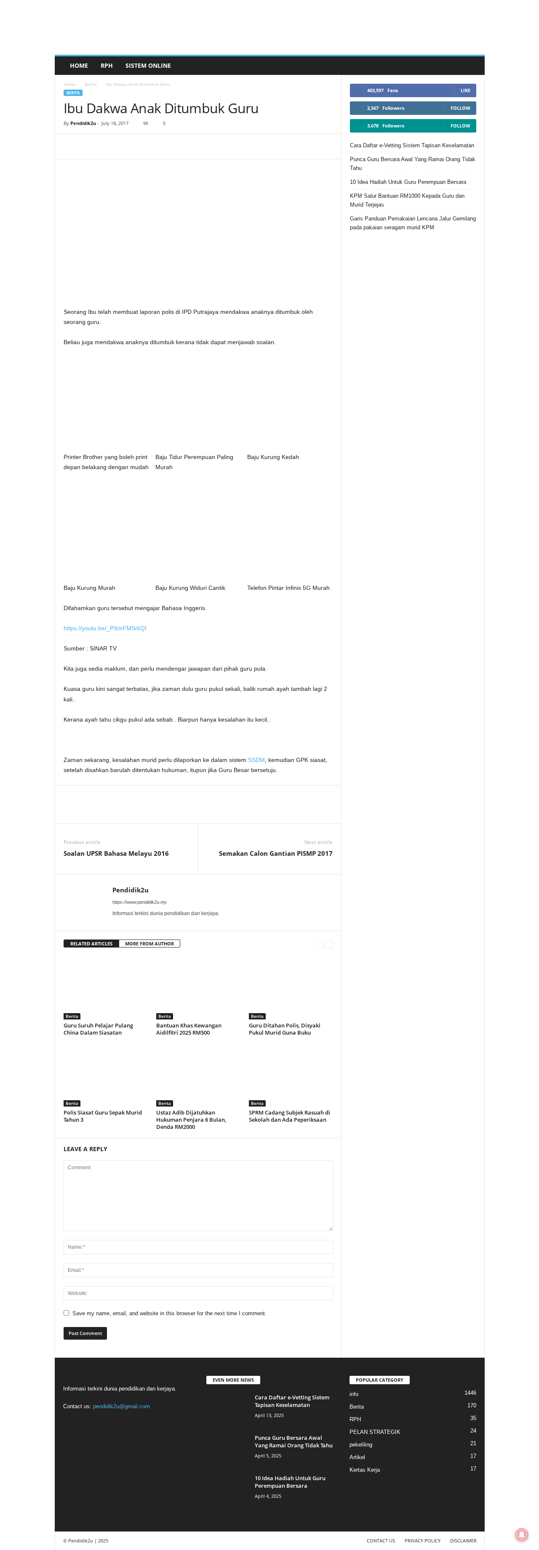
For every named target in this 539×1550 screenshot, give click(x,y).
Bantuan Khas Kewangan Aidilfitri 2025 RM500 (188, 1029)
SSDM (256, 759)
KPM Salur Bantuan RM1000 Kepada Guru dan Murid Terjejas (407, 200)
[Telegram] (91, 146)
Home (79, 65)
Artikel (357, 1457)
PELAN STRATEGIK (375, 1432)
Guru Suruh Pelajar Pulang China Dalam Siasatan (98, 1029)
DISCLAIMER (463, 1540)
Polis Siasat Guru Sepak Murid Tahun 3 (103, 1116)
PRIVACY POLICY (422, 1540)
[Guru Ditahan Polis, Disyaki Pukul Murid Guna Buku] (291, 987)
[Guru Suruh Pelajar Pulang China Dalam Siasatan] (106, 987)
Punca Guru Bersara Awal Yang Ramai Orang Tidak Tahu (412, 163)
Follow (460, 108)
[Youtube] (140, 1423)
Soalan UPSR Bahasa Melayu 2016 (116, 853)
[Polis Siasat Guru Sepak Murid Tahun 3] (106, 1075)
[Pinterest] (110, 146)
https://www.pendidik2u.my (139, 902)
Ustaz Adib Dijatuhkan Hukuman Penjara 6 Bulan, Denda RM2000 (191, 1120)
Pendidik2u (83, 123)
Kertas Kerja (365, 1470)
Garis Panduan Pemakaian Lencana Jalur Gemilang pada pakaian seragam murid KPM (413, 223)
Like (465, 90)
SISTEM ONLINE (148, 65)
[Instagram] (89, 1423)
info (354, 1394)
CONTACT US (381, 1540)
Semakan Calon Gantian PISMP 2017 (276, 853)
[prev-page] (318, 944)
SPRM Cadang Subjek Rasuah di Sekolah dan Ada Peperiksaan (289, 1116)
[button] (472, 65)
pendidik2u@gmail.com (121, 1406)
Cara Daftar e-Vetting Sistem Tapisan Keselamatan (412, 145)
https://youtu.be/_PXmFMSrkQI (105, 628)
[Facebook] (72, 146)
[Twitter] (123, 1423)
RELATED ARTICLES (91, 943)
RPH (107, 65)
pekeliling (361, 1444)
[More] (130, 146)
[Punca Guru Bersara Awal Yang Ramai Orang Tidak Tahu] (227, 1449)
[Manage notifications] (521, 1535)
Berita (91, 84)
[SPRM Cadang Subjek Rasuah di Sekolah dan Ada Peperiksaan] (291, 1075)
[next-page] (328, 944)
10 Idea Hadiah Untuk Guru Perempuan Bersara (408, 182)
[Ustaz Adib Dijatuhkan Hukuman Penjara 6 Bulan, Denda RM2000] (198, 1075)
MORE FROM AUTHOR (149, 943)
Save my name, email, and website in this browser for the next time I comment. (169, 1313)
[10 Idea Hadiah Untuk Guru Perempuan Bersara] (227, 1490)
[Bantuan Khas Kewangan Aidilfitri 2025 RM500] (198, 987)
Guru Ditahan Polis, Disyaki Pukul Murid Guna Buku (284, 1029)
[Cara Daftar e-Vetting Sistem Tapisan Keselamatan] (227, 1409)
